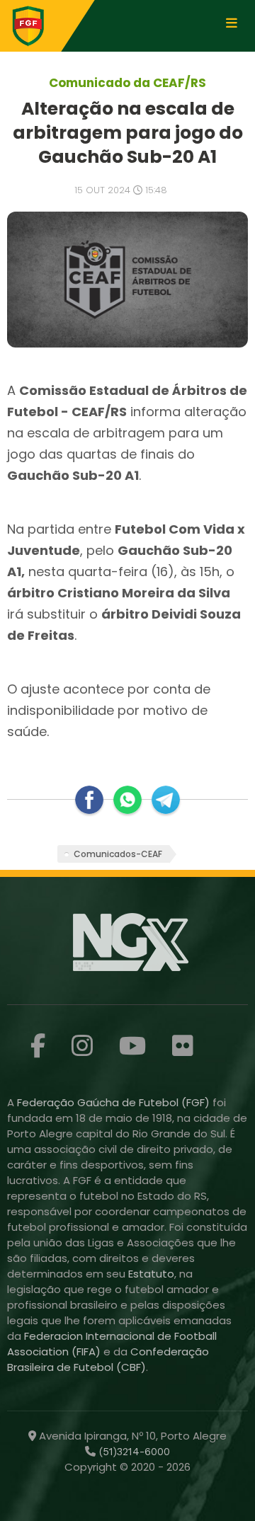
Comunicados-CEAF (118, 854)
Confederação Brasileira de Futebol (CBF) (108, 1359)
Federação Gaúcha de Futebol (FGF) (114, 1102)
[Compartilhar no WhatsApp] (127, 800)
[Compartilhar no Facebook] (89, 800)
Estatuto (151, 1273)
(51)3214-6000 (133, 1451)
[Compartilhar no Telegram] (166, 800)
